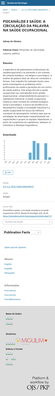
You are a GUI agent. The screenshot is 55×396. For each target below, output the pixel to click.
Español (8, 268)
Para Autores (10, 295)
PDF (9, 172)
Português (9, 273)
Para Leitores (10, 290)
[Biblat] (12, 359)
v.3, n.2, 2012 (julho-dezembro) (34, 9)
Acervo (14, 9)
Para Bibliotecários (12, 299)
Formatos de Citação (14, 221)
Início (5, 9)
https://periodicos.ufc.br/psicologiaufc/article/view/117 (27, 216)
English (8, 264)
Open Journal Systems (15, 247)
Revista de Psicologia (17, 3)
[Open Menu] (3, 3)
